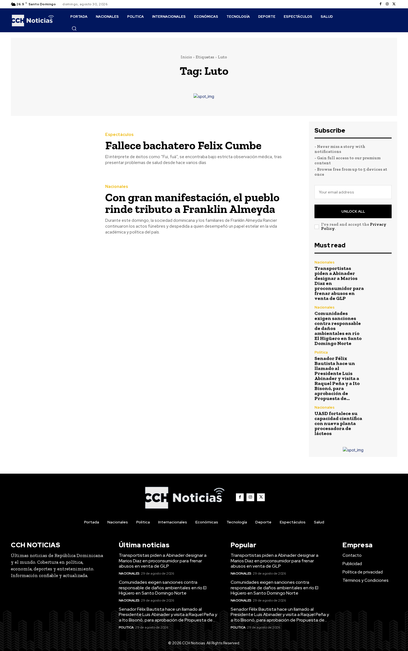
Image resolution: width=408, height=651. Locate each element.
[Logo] (33, 20)
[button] (74, 28)
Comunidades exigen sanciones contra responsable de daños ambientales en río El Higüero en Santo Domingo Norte (162, 587)
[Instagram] (387, 4)
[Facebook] (380, 4)
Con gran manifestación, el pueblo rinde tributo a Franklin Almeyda (192, 203)
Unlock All (353, 211)
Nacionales (116, 187)
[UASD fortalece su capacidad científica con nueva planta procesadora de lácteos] (380, 417)
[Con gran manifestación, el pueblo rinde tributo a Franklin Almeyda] (54, 210)
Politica (321, 352)
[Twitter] (394, 4)
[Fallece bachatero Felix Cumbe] (54, 149)
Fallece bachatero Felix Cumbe (183, 145)
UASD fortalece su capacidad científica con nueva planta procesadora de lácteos (338, 423)
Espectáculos (119, 135)
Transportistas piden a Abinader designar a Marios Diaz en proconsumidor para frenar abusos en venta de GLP (162, 560)
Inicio (186, 56)
